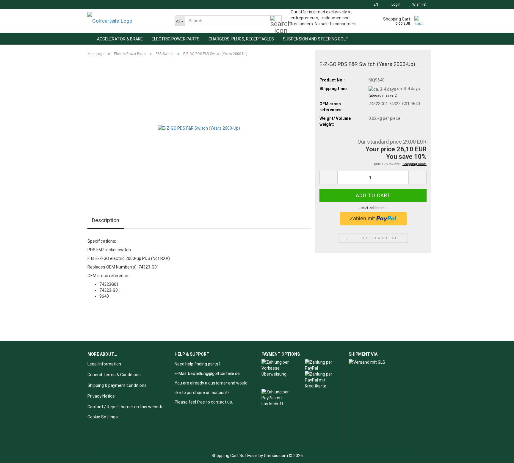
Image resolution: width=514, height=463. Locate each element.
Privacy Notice (101, 396)
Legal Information (104, 364)
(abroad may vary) (383, 96)
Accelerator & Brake (120, 39)
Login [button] (395, 4)
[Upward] (498, 454)
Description (105, 220)
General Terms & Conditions (114, 374)
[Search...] (276, 21)
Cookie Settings (102, 417)
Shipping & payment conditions (117, 385)
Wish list (418, 4)
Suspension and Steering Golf (315, 39)
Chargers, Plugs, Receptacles (241, 39)
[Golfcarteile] (126, 21)
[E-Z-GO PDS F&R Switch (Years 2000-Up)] (199, 127)
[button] (374, 4)
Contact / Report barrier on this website (125, 406)
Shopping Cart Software (234, 455)
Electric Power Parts (176, 39)
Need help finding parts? (197, 364)
